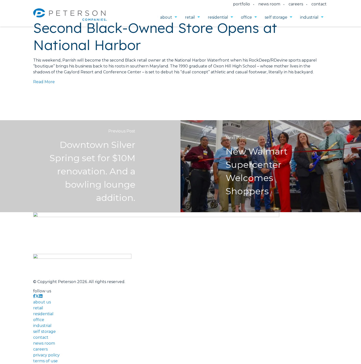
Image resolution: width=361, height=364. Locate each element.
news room (269, 4)
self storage (276, 17)
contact (319, 4)
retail (190, 17)
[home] (70, 17)
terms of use (45, 361)
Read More (44, 81)
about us (42, 302)
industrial (309, 17)
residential (218, 17)
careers (296, 4)
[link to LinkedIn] (40, 296)
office (246, 17)
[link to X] (37, 296)
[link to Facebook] (34, 296)
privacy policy (46, 355)
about (166, 17)
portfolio (241, 4)
